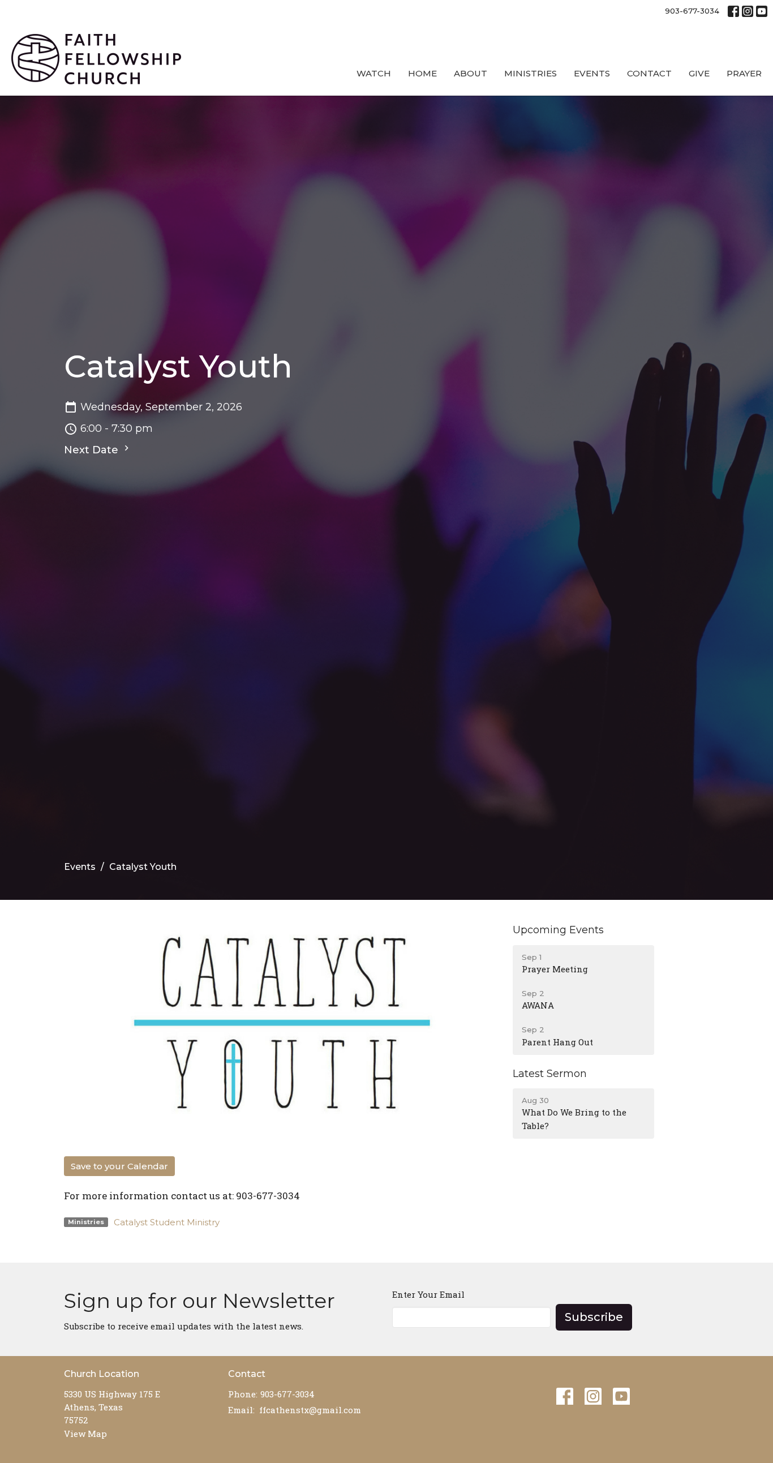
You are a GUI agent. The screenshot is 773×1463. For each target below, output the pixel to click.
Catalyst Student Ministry (167, 1222)
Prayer (744, 73)
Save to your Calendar (119, 1166)
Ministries (530, 73)
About (470, 73)
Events (592, 73)
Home (422, 73)
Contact (649, 73)
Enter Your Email (428, 1294)
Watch (374, 73)
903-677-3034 (692, 10)
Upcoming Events (558, 930)
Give (699, 73)
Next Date (92, 450)
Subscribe (594, 1317)
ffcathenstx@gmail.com (310, 1409)
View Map (85, 1433)
